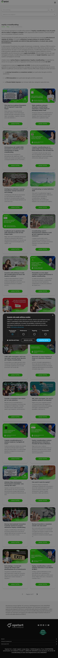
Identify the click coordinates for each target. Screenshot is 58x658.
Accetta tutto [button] (43, 340)
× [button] (52, 315)
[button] (13, 340)
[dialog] (29, 329)
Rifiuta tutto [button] (28, 340)
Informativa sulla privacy (17, 327)
